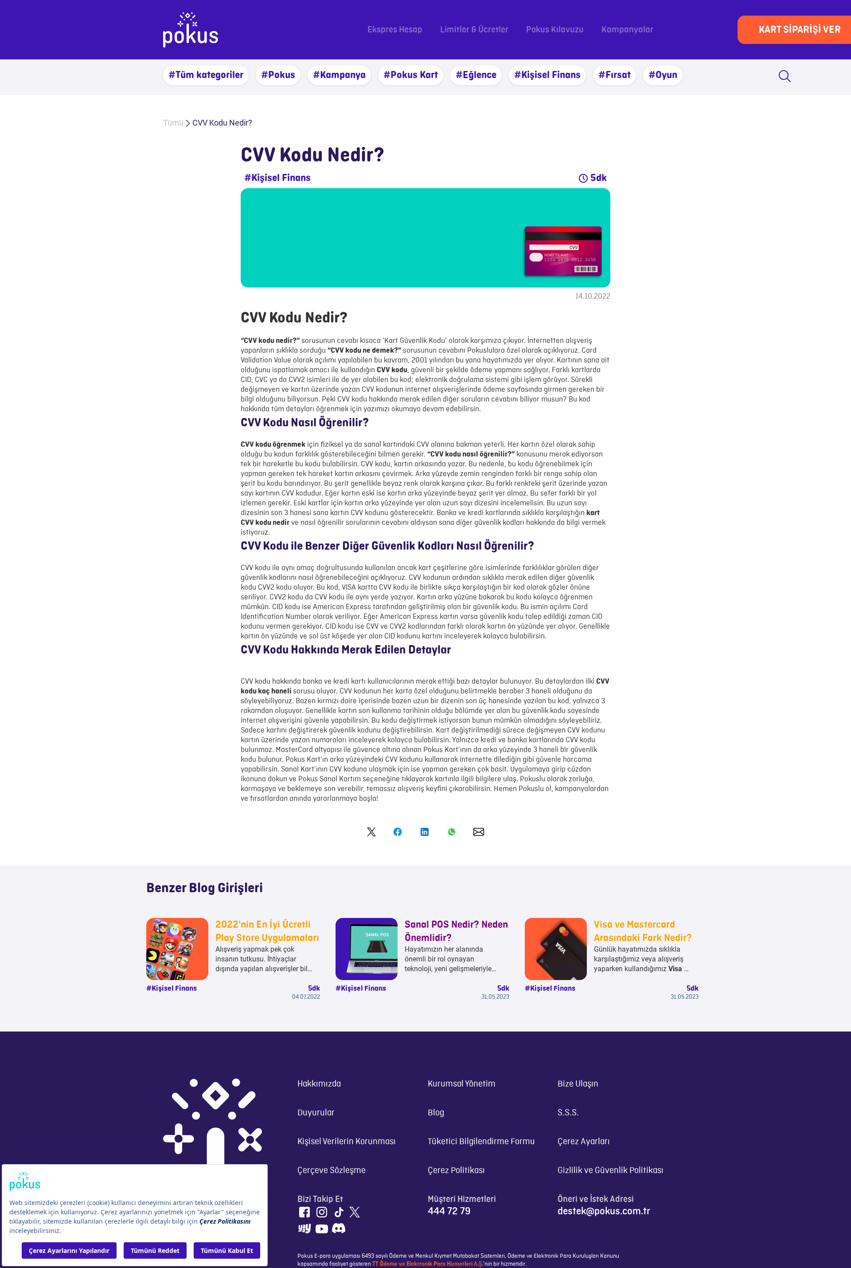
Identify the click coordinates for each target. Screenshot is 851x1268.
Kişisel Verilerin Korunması (346, 1141)
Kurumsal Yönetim (462, 1084)
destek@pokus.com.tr (604, 1211)
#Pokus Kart (410, 75)
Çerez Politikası (456, 1170)
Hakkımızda (319, 1084)
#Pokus (278, 75)
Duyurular (316, 1113)
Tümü (173, 122)
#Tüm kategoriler (205, 75)
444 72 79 (449, 1211)
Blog (436, 1113)
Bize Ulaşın (578, 1084)
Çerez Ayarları (584, 1141)
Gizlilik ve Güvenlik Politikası (611, 1170)
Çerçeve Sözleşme (331, 1170)
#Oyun (662, 75)
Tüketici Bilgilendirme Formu (481, 1141)
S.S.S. (568, 1113)
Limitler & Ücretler (474, 30)
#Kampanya (339, 75)
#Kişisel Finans (547, 75)
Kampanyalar (627, 30)
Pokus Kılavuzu (555, 30)
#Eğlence (476, 75)
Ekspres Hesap (394, 30)
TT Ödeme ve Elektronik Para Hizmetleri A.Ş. (427, 1264)
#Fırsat (614, 75)
